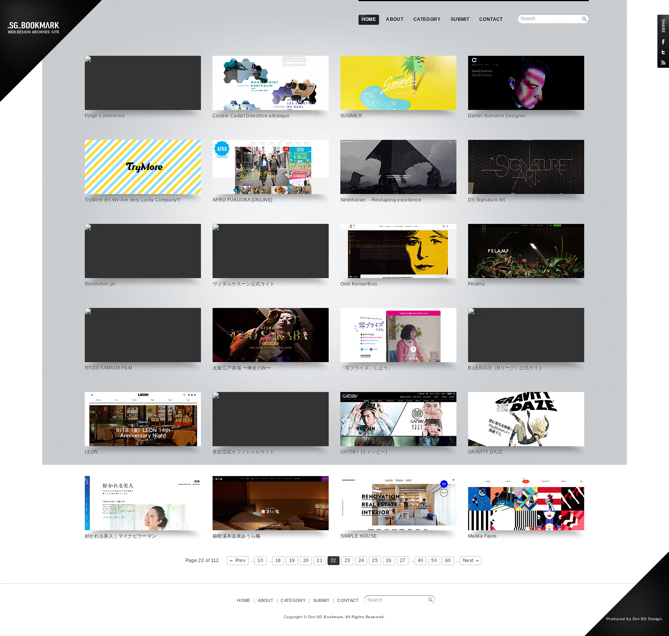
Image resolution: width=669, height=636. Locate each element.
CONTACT (491, 19)
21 (319, 560)
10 (260, 560)
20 (306, 560)
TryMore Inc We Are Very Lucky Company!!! (132, 200)
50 (434, 560)
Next (468, 560)
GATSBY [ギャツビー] (363, 452)
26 (389, 560)
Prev (240, 560)
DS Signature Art (486, 200)
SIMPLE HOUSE (358, 536)
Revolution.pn (100, 284)
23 (347, 560)
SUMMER (351, 116)
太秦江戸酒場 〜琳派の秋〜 (242, 368)
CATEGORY (427, 19)
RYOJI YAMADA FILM (108, 368)
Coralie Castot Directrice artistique (251, 116)
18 (278, 560)
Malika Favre (482, 536)
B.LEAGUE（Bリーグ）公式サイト (506, 368)
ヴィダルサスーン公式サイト (244, 284)
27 (403, 560)
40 (421, 560)
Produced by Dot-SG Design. (634, 619)
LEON (91, 452)
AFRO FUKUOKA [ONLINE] (243, 200)
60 (448, 560)
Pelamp (476, 284)
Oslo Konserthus (358, 284)
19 (292, 560)
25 (375, 560)
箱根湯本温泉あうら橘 (237, 536)
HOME (369, 19)
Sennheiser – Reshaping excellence (381, 200)
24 (361, 560)
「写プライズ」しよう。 (366, 368)
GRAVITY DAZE (485, 452)
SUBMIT (460, 19)
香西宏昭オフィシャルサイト (244, 452)
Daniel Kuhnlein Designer (497, 116)
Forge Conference (105, 116)
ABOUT (394, 19)
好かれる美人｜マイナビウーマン (120, 536)
